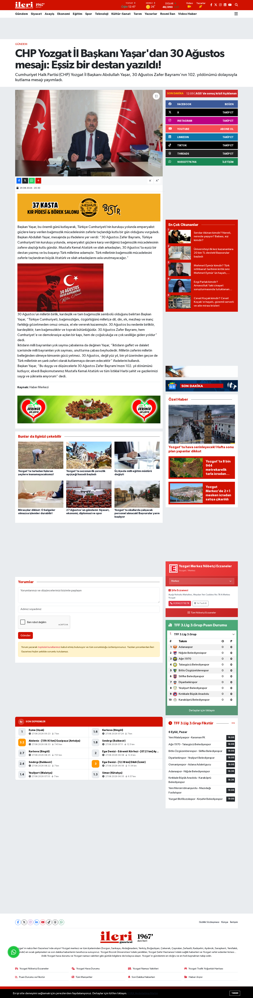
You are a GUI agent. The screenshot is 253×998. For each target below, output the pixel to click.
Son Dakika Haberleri (143, 977)
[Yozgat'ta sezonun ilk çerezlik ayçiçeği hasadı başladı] (89, 455)
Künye (224, 922)
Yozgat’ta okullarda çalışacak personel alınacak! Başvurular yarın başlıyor (137, 513)
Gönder (25, 635)
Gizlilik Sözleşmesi (209, 922)
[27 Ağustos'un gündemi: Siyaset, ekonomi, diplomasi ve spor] (89, 494)
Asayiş (49, 14)
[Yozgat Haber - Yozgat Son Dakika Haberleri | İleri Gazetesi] (29, 5)
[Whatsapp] (61, 922)
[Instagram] (30, 922)
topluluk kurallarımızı (49, 647)
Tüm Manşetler (84, 977)
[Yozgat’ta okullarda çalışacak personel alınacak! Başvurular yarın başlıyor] (137, 494)
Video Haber (187, 14)
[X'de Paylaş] (25, 181)
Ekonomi (63, 14)
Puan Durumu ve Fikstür (32, 977)
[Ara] (236, 5)
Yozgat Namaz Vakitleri (146, 968)
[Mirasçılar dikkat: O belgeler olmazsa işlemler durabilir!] (40, 494)
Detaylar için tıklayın (202, 710)
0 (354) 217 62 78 (181, 603)
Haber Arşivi (195, 977)
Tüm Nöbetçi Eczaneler (203, 613)
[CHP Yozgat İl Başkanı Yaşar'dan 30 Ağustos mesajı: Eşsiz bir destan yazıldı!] (89, 133)
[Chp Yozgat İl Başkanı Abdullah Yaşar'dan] (60, 287)
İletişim (234, 922)
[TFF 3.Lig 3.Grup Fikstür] (233, 723)
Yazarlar (151, 14)
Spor (88, 14)
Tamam (234, 993)
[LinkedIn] (36, 922)
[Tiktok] (49, 922)
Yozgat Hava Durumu (88, 968)
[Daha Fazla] (38, 181)
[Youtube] (43, 922)
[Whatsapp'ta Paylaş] (32, 181)
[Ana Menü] (236, 14)
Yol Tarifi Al (202, 603)
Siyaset (36, 14)
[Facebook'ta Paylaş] (19, 181)
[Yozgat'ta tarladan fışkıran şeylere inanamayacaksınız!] (40, 455)
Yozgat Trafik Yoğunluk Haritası (205, 968)
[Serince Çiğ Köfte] (89, 409)
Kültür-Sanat (121, 14)
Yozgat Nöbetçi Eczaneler (34, 968)
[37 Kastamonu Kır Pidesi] (89, 207)
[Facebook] (18, 922)
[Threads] (55, 922)
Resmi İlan (167, 14)
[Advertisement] (126, 28)
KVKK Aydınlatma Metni (143, 993)
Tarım (138, 14)
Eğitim (77, 14)
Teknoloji (101, 14)
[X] (24, 922)
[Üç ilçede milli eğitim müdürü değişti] (137, 455)
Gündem (21, 14)
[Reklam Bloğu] (202, 371)
